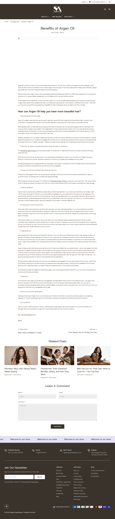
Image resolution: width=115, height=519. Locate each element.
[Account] (105, 9)
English (84, 2)
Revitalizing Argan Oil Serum (28, 151)
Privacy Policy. (35, 482)
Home (6, 22)
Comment (21, 402)
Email (61, 392)
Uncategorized (14, 22)
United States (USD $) (98, 2)
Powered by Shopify (29, 512)
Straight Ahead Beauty (16, 512)
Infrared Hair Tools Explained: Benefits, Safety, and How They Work (55, 371)
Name (20, 392)
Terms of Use (25, 482)
